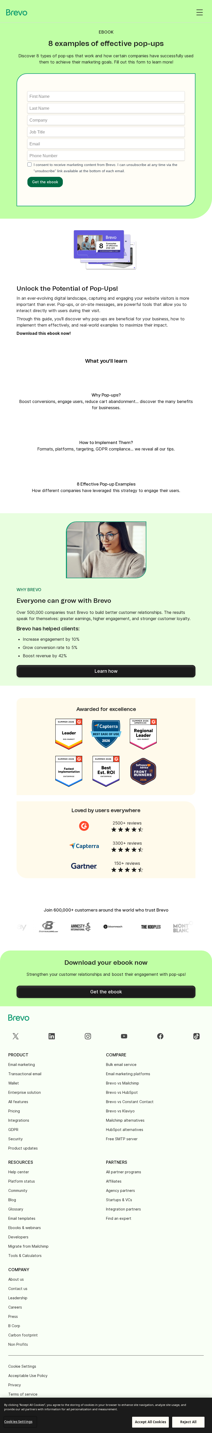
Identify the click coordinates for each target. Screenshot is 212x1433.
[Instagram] (88, 1036)
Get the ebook (45, 182)
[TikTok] (196, 1036)
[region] (106, 1415)
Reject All (188, 1422)
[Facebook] (160, 1036)
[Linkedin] (51, 1036)
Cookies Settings (18, 1421)
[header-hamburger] (199, 12)
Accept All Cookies (150, 1422)
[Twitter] (15, 1036)
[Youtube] (124, 1036)
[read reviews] (84, 826)
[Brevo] (16, 12)
